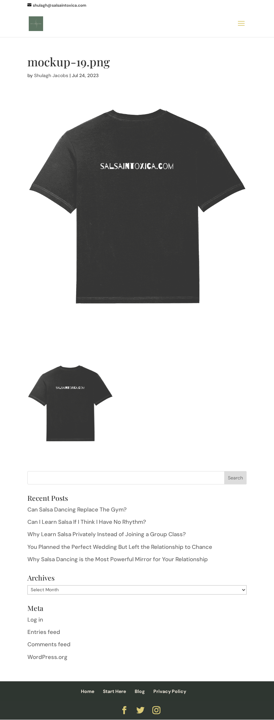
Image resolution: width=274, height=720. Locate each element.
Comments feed (49, 644)
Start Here (114, 691)
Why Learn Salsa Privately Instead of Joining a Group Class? (106, 534)
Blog (140, 691)
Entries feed (43, 632)
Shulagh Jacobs (51, 75)
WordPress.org (47, 657)
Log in (35, 619)
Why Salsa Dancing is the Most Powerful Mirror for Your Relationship (117, 559)
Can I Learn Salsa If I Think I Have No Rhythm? (86, 521)
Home (87, 691)
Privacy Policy (169, 691)
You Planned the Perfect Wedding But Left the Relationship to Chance (119, 547)
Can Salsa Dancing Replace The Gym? (77, 509)
